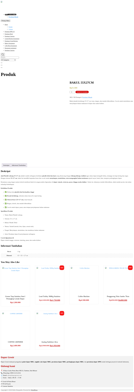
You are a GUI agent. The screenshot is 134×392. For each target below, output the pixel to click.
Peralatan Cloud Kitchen (11, 41)
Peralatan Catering (10, 36)
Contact (11, 29)
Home (6, 24)
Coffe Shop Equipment (11, 45)
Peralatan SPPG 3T (10, 31)
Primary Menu (6, 20)
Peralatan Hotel (9, 34)
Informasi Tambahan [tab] (19, 165)
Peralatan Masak (13, 17)
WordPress (34, 390)
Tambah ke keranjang (82, 92)
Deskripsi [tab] (6, 165)
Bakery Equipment (10, 43)
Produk (10, 27)
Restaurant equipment (10, 48)
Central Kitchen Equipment (12, 38)
